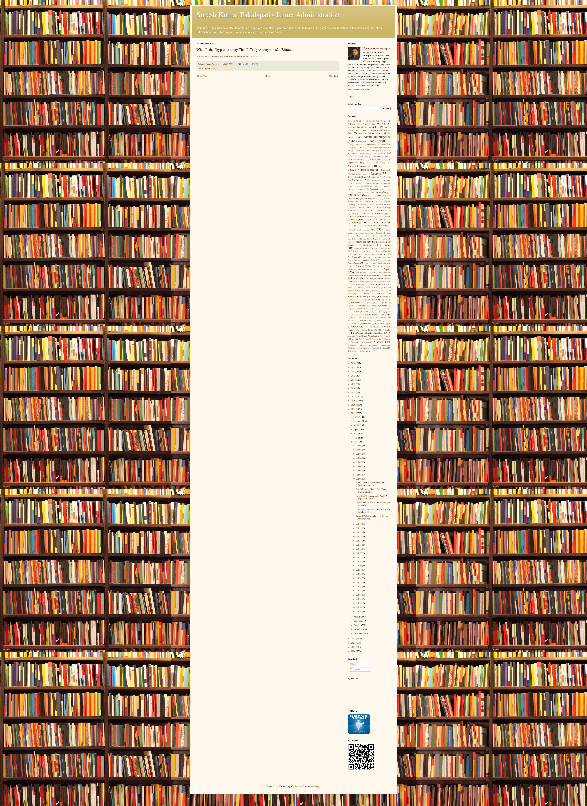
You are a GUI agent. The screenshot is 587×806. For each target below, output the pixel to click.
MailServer (373, 239)
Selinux (385, 296)
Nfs (349, 251)
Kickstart (380, 225)
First (389, 189)
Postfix (350, 266)
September (359, 620)
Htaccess (380, 207)
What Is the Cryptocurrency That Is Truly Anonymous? (222, 56)
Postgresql (360, 266)
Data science (367, 169)
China (357, 156)
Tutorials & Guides (383, 323)
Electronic (359, 186)
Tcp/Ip (385, 312)
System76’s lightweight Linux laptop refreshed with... (372, 517)
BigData (353, 147)
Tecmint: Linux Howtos (381, 314)
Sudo (349, 312)
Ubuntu (354, 326)
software (379, 303)
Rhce (358, 284)
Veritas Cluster (378, 333)
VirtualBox (360, 336)
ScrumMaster (355, 296)
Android (360, 127)
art (359, 133)
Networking (364, 248)
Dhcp (386, 177)
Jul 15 (359, 544)
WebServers (386, 339)
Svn (357, 311)
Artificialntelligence (377, 136)
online (355, 254)
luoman (298, 786)
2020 (353, 404)
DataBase (384, 170)
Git (355, 195)
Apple (386, 130)
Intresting (373, 216)
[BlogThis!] (247, 64)
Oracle (350, 260)
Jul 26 (359, 590)
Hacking (351, 204)
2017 (349, 121)
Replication (357, 281)
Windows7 (363, 345)
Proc (369, 266)
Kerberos (359, 226)
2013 (353, 375)
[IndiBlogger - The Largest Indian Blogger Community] (359, 732)
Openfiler (367, 254)
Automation (362, 141)
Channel (366, 153)
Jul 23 (359, 578)
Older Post (333, 76)
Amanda (351, 127)
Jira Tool (378, 222)
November (358, 629)
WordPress (351, 348)
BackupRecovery (370, 144)
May (356, 433)
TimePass (382, 317)
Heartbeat (380, 204)
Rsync (350, 290)
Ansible (373, 127)
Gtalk (376, 201)
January (357, 416)
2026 (353, 651)
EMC (368, 186)
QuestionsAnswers (354, 275)
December (358, 633)
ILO (356, 210)
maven (385, 239)
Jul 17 (359, 553)
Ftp (377, 192)
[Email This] (244, 64)
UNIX (387, 326)
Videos (350, 336)
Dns (349, 180)
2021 (353, 409)
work (360, 348)
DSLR (367, 183)
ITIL (382, 219)
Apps (350, 133)
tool (371, 321)
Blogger (317, 786)
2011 (353, 367)
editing (350, 186)
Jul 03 (359, 453)
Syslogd (375, 312)
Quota (366, 275)
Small (363, 303)
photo (366, 263)
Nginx (357, 251)
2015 (353, 383)
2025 (353, 646)
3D (357, 121)
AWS (373, 140)
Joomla (350, 226)
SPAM (361, 306)
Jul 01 (359, 445)
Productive (378, 266)
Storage (377, 308)
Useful (388, 329)
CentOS (387, 150)
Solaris (388, 302)
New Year (384, 248)
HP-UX (370, 207)
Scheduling (352, 293)
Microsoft (361, 241)
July (356, 441)
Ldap (360, 229)
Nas (355, 248)
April (356, 429)
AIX (384, 123)
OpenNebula (381, 254)
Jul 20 (359, 565)
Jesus (368, 222)
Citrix (381, 156)
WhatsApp (354, 342)
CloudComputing (357, 159)
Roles (368, 287)
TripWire (354, 323)
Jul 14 (359, 540)
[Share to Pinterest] (256, 64)
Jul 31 (359, 611)
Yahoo (354, 351)
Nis (364, 251)
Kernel (369, 225)
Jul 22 (359, 573)
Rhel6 (360, 287)
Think (372, 317)
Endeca (385, 186)
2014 (353, 379)
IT (376, 219)
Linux (371, 229)
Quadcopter (383, 272)
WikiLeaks (366, 342)
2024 (353, 642)
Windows (378, 342)
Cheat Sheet (377, 153)
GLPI (367, 195)
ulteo (366, 327)
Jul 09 (359, 478)
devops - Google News (357, 177)
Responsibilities (382, 281)
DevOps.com (374, 177)
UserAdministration (361, 333)
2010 (353, 363)
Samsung (377, 290)
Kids (389, 226)
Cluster (373, 159)
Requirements (369, 281)
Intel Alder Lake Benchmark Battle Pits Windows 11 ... (373, 510)
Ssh (389, 305)
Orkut (358, 260)
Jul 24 (359, 582)
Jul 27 (359, 594)
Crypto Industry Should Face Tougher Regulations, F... (372, 490)
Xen (367, 348)
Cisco (374, 156)
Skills (388, 299)
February (358, 420)
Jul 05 (359, 462)
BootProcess (382, 147)
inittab (353, 213)
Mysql (375, 244)
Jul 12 (359, 532)
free (359, 192)
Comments (356, 669)
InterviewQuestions (356, 216)
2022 (353, 413)
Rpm (386, 287)
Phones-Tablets (354, 263)
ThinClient (362, 317)
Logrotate (360, 236)
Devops (376, 173)
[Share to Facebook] (253, 64)
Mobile (385, 242)
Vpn (367, 339)
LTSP (386, 236)
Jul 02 (359, 449)
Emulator (376, 186)
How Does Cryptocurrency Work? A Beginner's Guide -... (371, 497)
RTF (358, 290)
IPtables (353, 219)
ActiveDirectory (381, 121)
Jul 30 (359, 607)
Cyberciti (352, 169)
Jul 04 (359, 458)
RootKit (377, 287)
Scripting (380, 293)
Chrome (365, 156)
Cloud (388, 156)
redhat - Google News (372, 278)
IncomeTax (366, 210)
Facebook (360, 189)
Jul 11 (359, 528)
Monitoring (353, 244)
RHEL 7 (351, 287)
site (381, 300)
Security (372, 296)
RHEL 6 (383, 284)
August (357, 616)
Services (362, 300)
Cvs (385, 167)
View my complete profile (359, 89)
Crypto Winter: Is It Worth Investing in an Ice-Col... (373, 504)
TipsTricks (352, 320)
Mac (364, 239)
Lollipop (378, 236)
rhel (365, 284)
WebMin (375, 339)
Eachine (376, 183)
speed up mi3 (372, 305)
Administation (369, 123)
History (353, 207)
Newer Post (202, 76)
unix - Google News (364, 330)
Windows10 (352, 345)
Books (362, 147)
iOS (381, 216)
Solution (353, 306)
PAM (375, 260)
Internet (378, 213)
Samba (366, 290)
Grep (360, 201)
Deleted (357, 174)
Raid (374, 275)
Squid (382, 305)
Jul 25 (359, 586)
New (375, 248)
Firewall (381, 189)
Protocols (365, 269)
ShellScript (372, 299)
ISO (370, 219)
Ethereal (351, 189)
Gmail (375, 195)
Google (359, 198)
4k (363, 121)
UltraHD (376, 327)
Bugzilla (351, 150)
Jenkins (354, 222)
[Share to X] (250, 64)
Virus (386, 336)
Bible (389, 144)
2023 (353, 638)
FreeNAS (368, 192)
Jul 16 (359, 548)
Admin (351, 124)
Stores (386, 308)
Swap (366, 311)
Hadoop (363, 204)
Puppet (387, 269)
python (372, 272)
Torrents (388, 321)
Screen (366, 293)
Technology (364, 314)
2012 (353, 371)
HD (371, 204)
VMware (351, 339)
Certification (355, 153)
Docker (359, 180)
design (365, 174)
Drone (350, 183)
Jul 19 (359, 561)
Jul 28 (359, 599)
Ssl (359, 308)
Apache (375, 130)
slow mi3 (354, 302)
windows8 (373, 345)
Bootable (370, 147)
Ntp (370, 251)
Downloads (375, 180)
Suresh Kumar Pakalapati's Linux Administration (268, 14)
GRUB (368, 201)
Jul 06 (359, 466)
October (357, 625)
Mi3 (349, 242)
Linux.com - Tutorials (373, 233)
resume (350, 284)
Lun (349, 239)
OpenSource (352, 257)
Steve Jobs (368, 308)
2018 (353, 396)
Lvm (356, 239)
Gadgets (386, 192)
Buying (374, 150)
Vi (387, 333)
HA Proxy (384, 201)
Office (377, 251)
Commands (352, 162)
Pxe (364, 272)
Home (268, 76)
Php (373, 263)
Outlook (366, 260)
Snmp (370, 303)
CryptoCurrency (210, 68)
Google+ (371, 198)
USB (379, 330)
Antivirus (366, 130)
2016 (353, 388)
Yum (371, 351)
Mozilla (366, 245)
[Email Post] (239, 64)
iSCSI (364, 219)
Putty (357, 272)
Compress (370, 163)
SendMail (351, 299)
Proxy (376, 269)
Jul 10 (359, 523)
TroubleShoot (366, 323)
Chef (388, 153)
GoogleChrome (385, 198)
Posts (353, 664)
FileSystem (371, 189)
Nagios (387, 245)
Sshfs (353, 308)
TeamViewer (352, 315)
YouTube (362, 351)
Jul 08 (359, 474)
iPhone (388, 216)
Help (389, 204)
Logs (369, 236)
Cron (383, 162)
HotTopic (362, 207)
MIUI (377, 242)
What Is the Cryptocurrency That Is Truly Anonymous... (371, 483)
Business (360, 150)
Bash (382, 144)
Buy (367, 150)
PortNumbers (383, 263)
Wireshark (384, 345)
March (357, 425)
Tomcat (363, 320)
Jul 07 (359, 470)
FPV (352, 192)
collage (384, 160)
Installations (365, 213)
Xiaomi (375, 348)
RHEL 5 (374, 284)
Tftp (352, 317)
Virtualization (373, 336)
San (386, 290)
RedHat (351, 278)
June (356, 437)
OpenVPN (366, 257)
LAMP (353, 230)
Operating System (380, 257)
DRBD (385, 180)
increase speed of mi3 (382, 210)
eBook (385, 183)
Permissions (384, 260)
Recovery (383, 275)
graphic (353, 201)
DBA (349, 174)
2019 (353, 400)
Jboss (389, 219)
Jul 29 (359, 603)
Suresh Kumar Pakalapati (378, 48)
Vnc (360, 339)
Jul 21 (359, 569)
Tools (379, 320)
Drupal (358, 183)
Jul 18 (359, 557)
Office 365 (386, 251)
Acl (370, 121)
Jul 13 (359, 536)
